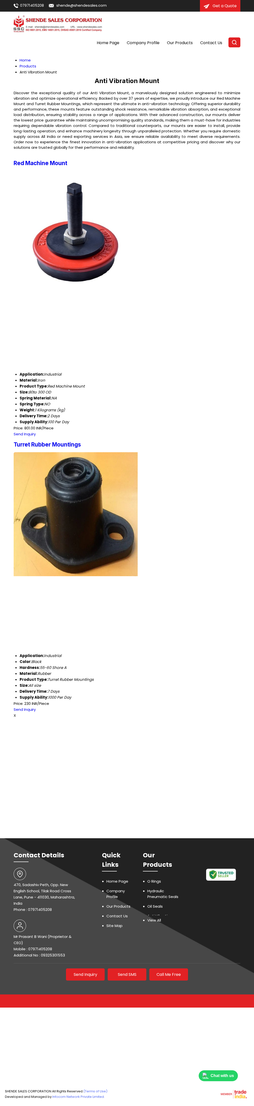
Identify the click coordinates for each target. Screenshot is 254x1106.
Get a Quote (224, 6)
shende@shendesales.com (81, 5)
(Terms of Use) (95, 1091)
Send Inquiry (25, 434)
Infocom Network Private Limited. (78, 1096)
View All (154, 920)
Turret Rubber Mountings (47, 444)
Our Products (180, 43)
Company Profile (143, 43)
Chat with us (222, 1076)
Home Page (108, 43)
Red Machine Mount (40, 163)
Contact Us (211, 43)
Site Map (114, 925)
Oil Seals (155, 906)
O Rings (154, 881)
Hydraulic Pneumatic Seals (162, 893)
